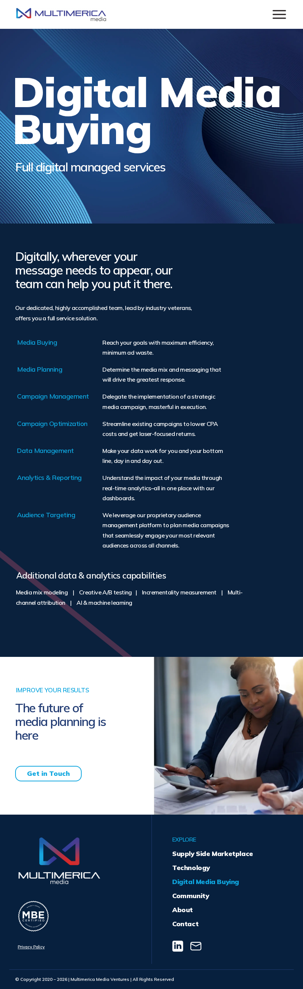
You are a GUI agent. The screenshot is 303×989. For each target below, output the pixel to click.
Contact (185, 924)
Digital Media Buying (205, 881)
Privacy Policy (31, 946)
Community (190, 895)
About (182, 910)
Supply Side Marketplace (212, 853)
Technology (191, 867)
